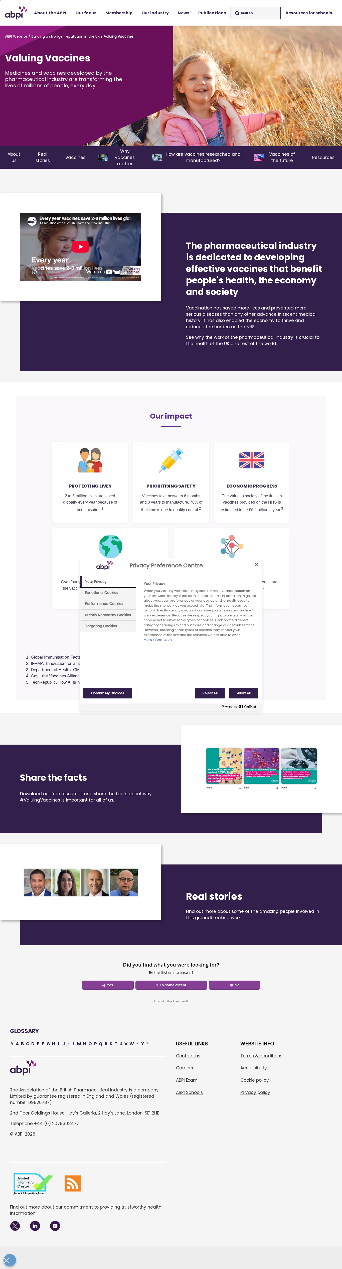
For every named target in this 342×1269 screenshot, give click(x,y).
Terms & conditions (261, 1056)
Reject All (210, 693)
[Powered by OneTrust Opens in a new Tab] (241, 708)
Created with (169, 1001)
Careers (184, 1068)
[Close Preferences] (10, 1260)
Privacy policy (255, 1092)
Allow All (244, 693)
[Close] (256, 564)
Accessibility (253, 1068)
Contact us (188, 1056)
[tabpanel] (201, 613)
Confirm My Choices (107, 693)
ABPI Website (16, 36)
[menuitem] (50, 13)
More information (158, 639)
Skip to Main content (0, 0)
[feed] (73, 1183)
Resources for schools (309, 13)
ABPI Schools (189, 1092)
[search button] (237, 13)
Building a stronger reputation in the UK (66, 36)
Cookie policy (254, 1080)
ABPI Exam (187, 1080)
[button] (108, 985)
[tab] (108, 581)
